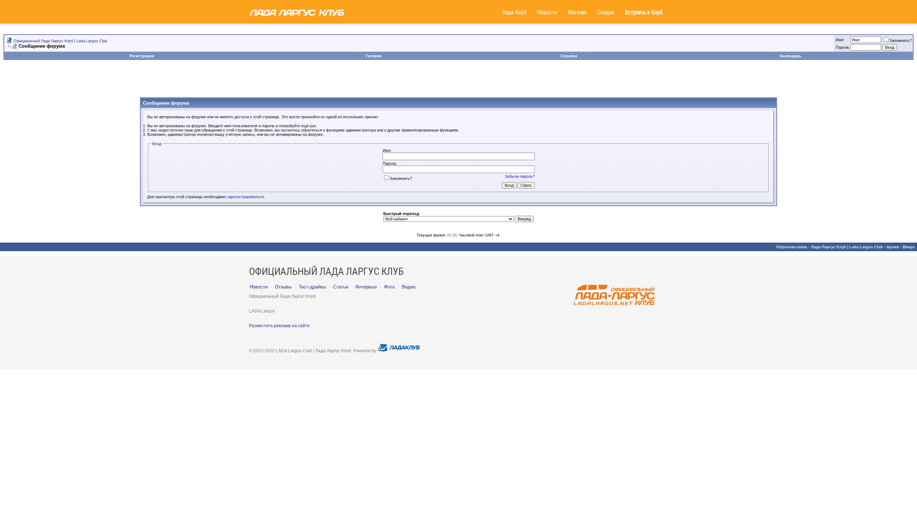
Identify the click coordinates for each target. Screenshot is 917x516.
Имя (840, 40)
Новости (547, 12)
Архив (893, 247)
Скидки (605, 12)
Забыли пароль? (520, 176)
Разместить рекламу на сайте (279, 325)
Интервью (366, 287)
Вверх (909, 247)
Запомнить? (900, 40)
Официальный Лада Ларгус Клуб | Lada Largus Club (60, 41)
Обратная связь (791, 247)
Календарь (790, 56)
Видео (409, 287)
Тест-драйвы (312, 287)
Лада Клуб (514, 12)
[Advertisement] (458, 81)
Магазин (577, 12)
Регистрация (141, 56)
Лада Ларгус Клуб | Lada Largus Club (847, 247)
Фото (389, 287)
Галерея (373, 56)
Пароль (842, 47)
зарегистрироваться (245, 197)
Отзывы (283, 287)
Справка (568, 56)
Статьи (340, 287)
